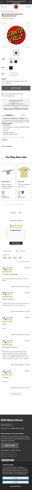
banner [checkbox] (15, 257)
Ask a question (7, 146)
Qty (3, 74)
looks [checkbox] (9, 257)
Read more (26, 358)
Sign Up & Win (10, 445)
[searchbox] (8, 251)
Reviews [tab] (13, 213)
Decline (16, 482)
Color (3, 59)
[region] (15, 230)
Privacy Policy (23, 474)
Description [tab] (8, 115)
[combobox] (23, 261)
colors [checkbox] (20, 257)
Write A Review (16, 243)
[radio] (11, 61)
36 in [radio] (11, 67)
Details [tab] (23, 115)
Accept (16, 478)
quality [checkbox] (4, 257)
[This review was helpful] (25, 286)
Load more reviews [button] (16, 394)
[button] (2, 7)
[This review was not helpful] (28, 286)
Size (3, 67)
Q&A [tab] (19, 212)
